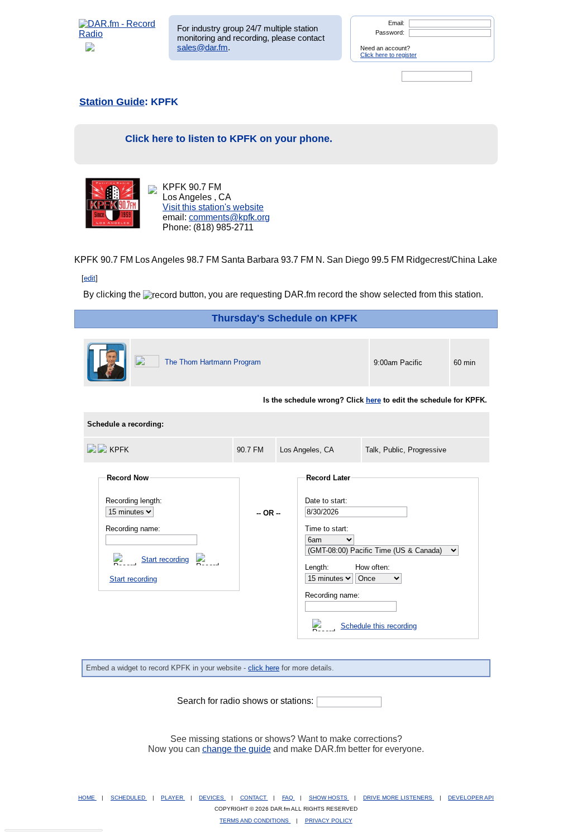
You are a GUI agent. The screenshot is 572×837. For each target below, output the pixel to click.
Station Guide (112, 101)
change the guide (236, 749)
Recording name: (133, 528)
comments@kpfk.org (229, 217)
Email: (396, 23)
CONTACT (254, 798)
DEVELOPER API (471, 798)
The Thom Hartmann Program (213, 362)
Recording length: (134, 500)
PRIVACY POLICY (328, 820)
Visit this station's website (213, 207)
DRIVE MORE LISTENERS (398, 798)
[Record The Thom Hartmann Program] (149, 362)
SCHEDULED (129, 798)
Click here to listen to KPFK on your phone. (228, 138)
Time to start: (327, 528)
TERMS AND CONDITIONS (255, 820)
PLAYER (173, 798)
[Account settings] (339, 76)
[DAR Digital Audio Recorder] (97, 76)
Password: (389, 32)
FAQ (288, 798)
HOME (87, 798)
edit (90, 278)
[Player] (207, 76)
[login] (477, 44)
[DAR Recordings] (152, 76)
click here (263, 668)
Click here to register (388, 54)
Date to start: (326, 500)
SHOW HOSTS (329, 798)
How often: (372, 567)
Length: (317, 567)
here (373, 400)
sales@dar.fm (202, 47)
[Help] (253, 76)
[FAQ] (295, 76)
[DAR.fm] (117, 34)
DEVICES (212, 798)
